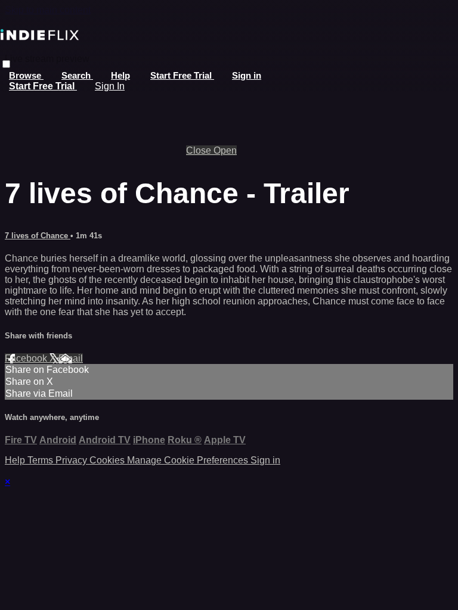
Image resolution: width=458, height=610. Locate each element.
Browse (26, 75)
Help (120, 75)
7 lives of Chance (37, 235)
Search (77, 75)
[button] (6, 64)
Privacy (72, 460)
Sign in (246, 75)
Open (225, 150)
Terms (41, 460)
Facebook (27, 358)
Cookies (108, 460)
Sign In (110, 86)
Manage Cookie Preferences (188, 460)
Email (70, 358)
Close (199, 150)
